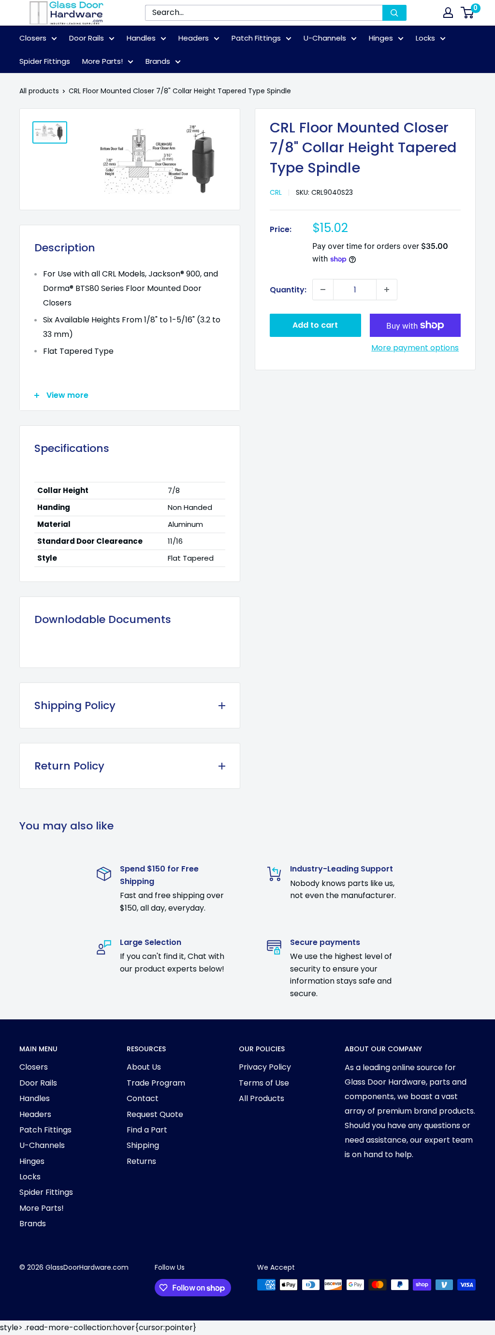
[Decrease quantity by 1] (323, 289)
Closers (32, 38)
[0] (468, 12)
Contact (143, 1098)
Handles (141, 38)
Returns (141, 1161)
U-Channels (325, 38)
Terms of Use (264, 1082)
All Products (261, 1098)
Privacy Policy (265, 1067)
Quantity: (288, 289)
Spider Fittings (44, 61)
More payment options (415, 347)
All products (39, 91)
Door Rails (86, 38)
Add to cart (315, 325)
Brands (158, 61)
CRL (276, 192)
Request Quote (155, 1114)
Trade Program (156, 1082)
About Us (144, 1067)
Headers (193, 38)
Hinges (381, 38)
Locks (425, 38)
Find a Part (147, 1129)
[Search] (394, 13)
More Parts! (102, 61)
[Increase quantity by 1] (387, 289)
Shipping (143, 1145)
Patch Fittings (256, 38)
